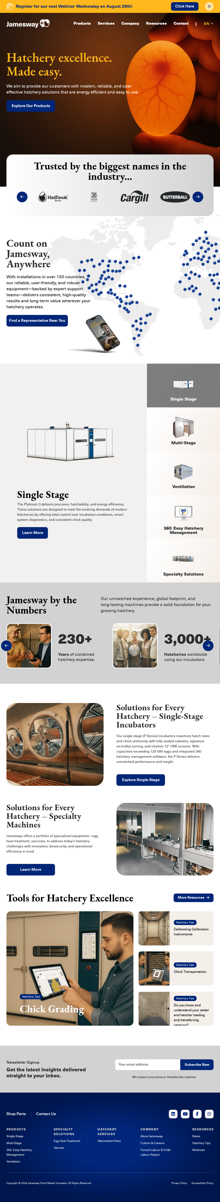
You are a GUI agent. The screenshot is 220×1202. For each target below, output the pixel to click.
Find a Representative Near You (37, 320)
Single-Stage (14, 1136)
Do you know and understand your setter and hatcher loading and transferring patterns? (191, 1015)
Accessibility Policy (202, 1183)
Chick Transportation (190, 972)
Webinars (198, 1150)
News (196, 1136)
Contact (181, 23)
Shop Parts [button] (16, 1113)
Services (106, 23)
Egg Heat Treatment (67, 1141)
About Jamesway (152, 1136)
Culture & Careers (153, 1143)
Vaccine (59, 1148)
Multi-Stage (14, 1143)
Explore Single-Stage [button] (141, 779)
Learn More (32, 532)
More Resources (191, 897)
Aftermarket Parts (109, 1141)
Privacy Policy (179, 1183)
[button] (22, 197)
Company (130, 23)
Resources (156, 23)
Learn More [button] (30, 869)
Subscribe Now (197, 1065)
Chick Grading (52, 1009)
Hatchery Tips (31, 996)
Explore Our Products (31, 105)
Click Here (184, 6)
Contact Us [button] (46, 1113)
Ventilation (13, 1161)
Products (82, 23)
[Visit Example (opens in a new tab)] (173, 1114)
